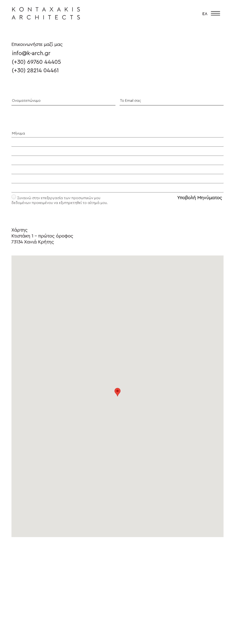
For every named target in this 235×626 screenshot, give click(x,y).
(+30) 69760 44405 (36, 62)
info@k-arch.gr (31, 53)
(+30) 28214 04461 (35, 70)
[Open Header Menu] (215, 14)
